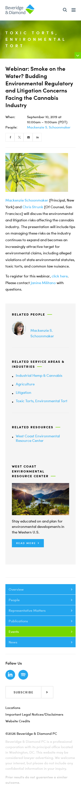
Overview (16, 589)
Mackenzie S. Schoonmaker (48, 127)
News (13, 642)
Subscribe (23, 692)
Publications (18, 621)
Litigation (23, 392)
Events (14, 631)
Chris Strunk (32, 207)
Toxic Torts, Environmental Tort (41, 401)
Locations (12, 707)
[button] (28, 543)
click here (60, 276)
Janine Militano (43, 282)
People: (11, 127)
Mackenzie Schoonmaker (26, 200)
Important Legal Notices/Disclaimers (34, 714)
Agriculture (25, 384)
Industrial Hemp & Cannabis (39, 375)
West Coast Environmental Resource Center (38, 438)
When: (10, 117)
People (14, 600)
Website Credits (17, 721)
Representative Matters (27, 610)
